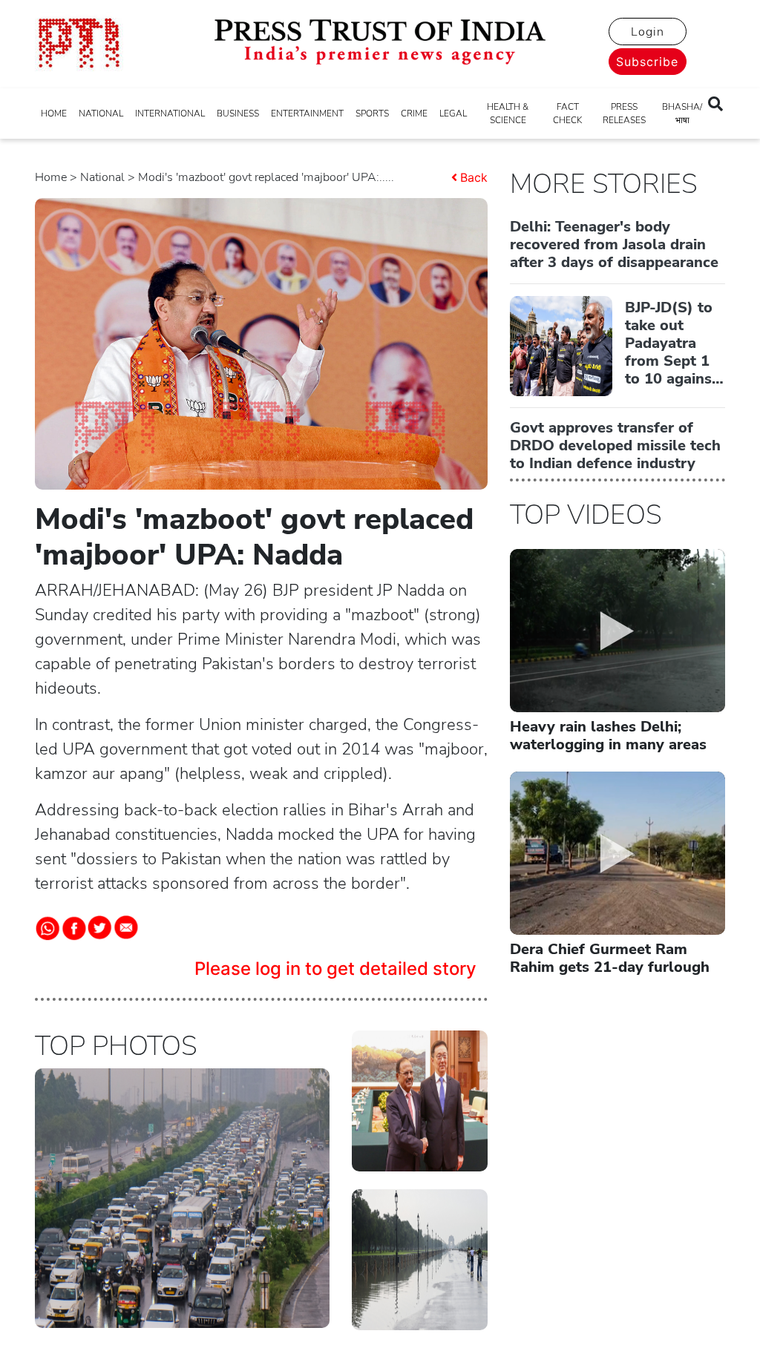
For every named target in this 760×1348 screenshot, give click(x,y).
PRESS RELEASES (624, 113)
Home (51, 177)
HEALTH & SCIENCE (507, 113)
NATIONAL (101, 113)
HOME (54, 113)
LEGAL (453, 113)
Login (647, 32)
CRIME (414, 113)
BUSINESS (238, 113)
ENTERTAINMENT (307, 113)
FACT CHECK (567, 113)
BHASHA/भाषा (682, 113)
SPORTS (372, 113)
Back (474, 177)
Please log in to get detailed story (335, 968)
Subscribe (647, 61)
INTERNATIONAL (170, 113)
